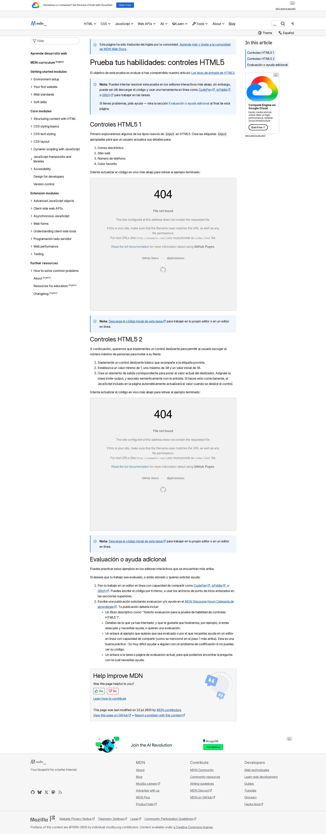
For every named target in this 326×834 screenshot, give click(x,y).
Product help (145, 804)
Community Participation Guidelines (168, 819)
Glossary (250, 797)
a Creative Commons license (193, 827)
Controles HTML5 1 (260, 53)
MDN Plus (143, 797)
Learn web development (261, 777)
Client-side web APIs (48, 208)
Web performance (45, 246)
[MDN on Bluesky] (39, 792)
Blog (232, 23)
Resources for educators (50, 286)
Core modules (41, 111)
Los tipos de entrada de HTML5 (212, 73)
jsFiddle (222, 90)
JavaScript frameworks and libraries (52, 159)
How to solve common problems (56, 271)
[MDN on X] (46, 792)
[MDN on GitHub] (32, 792)
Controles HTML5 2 (260, 59)
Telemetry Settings (111, 819)
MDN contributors (169, 710)
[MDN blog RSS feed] (60, 792)
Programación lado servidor (52, 239)
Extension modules (44, 193)
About (37, 278)
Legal (134, 819)
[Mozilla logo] (42, 818)
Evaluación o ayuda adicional (189, 103)
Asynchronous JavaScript (51, 216)
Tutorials (250, 790)
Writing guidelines (202, 784)
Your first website (45, 87)
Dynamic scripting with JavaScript (56, 149)
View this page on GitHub (110, 715)
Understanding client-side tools (54, 231)
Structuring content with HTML (54, 119)
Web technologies (256, 770)
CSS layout (41, 141)
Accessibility (42, 169)
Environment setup (46, 79)
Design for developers (48, 176)
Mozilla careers (146, 784)
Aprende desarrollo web (48, 53)
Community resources (205, 777)
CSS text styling (44, 134)
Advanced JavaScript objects (53, 201)
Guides (249, 784)
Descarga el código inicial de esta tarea (136, 321)
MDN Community (202, 770)
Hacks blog (252, 804)
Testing (38, 254)
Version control (43, 184)
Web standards (43, 94)
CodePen (205, 90)
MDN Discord (199, 790)
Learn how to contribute (109, 698)
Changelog (41, 294)
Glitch (106, 95)
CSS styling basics (46, 126)
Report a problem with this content (158, 715)
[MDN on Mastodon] (53, 792)
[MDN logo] (38, 762)
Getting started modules (48, 72)
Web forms (41, 224)
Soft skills (40, 102)
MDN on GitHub (201, 797)
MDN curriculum (42, 62)
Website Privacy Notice (75, 819)
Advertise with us (147, 790)
